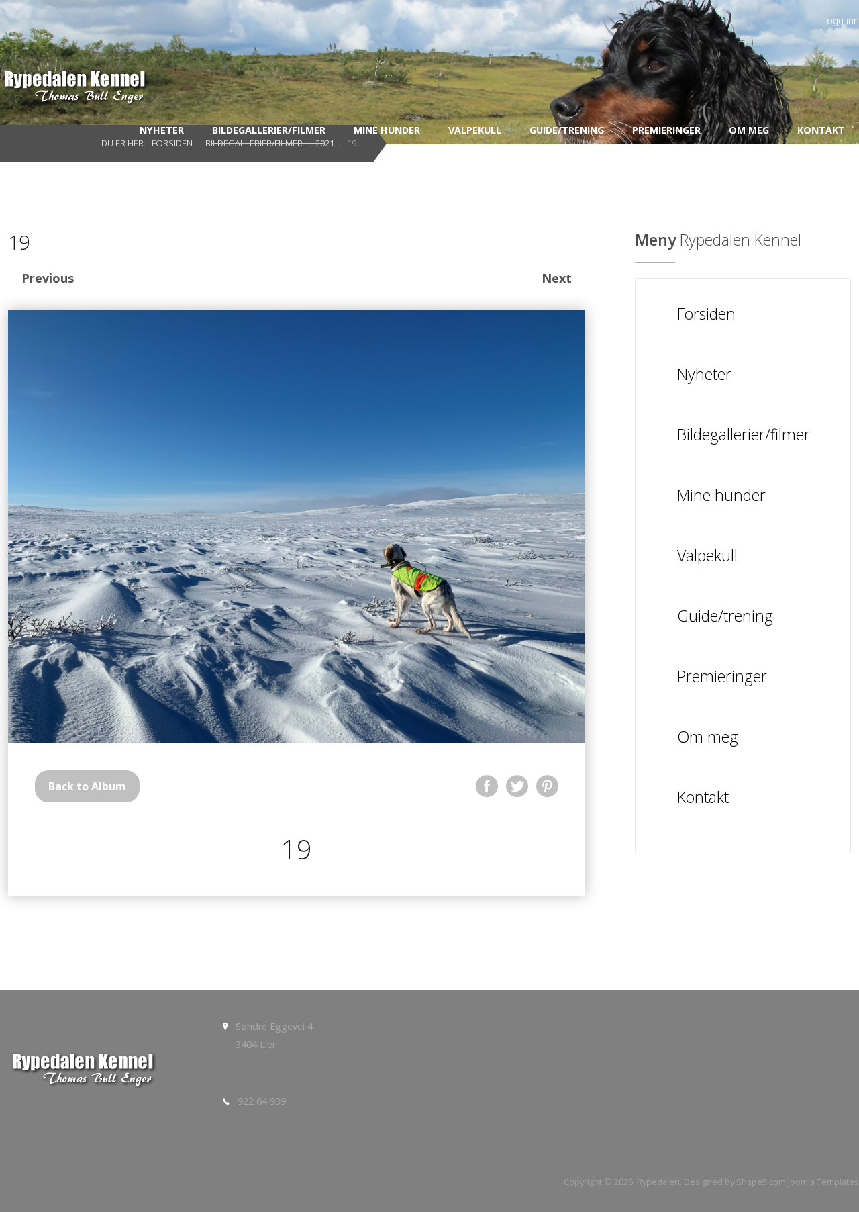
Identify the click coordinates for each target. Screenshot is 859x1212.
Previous (47, 278)
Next (557, 278)
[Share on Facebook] (487, 786)
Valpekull (474, 130)
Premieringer (666, 130)
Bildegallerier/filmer (268, 130)
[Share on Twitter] (517, 786)
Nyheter (162, 130)
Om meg (749, 130)
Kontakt (821, 130)
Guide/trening (566, 130)
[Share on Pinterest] (547, 786)
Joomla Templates (823, 1182)
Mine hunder (387, 130)
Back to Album (87, 786)
